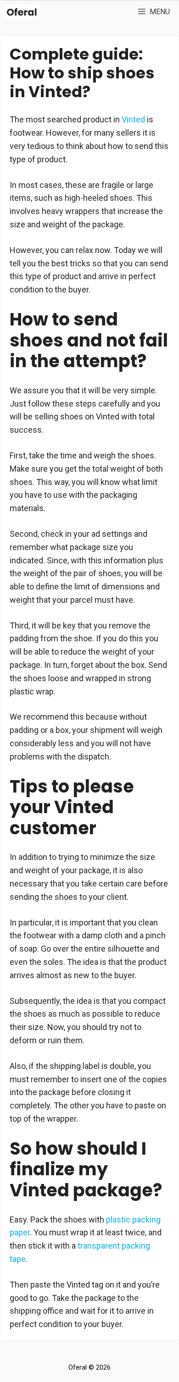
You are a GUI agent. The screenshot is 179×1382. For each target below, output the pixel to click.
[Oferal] (22, 11)
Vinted (133, 119)
